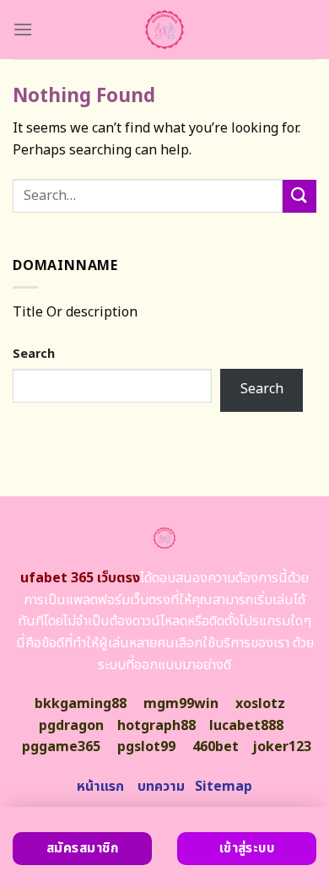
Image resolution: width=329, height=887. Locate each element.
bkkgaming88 (81, 704)
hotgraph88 (156, 726)
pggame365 (61, 747)
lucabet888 (246, 726)
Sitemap (223, 786)
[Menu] (23, 29)
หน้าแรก (100, 786)
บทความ (161, 786)
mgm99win (180, 704)
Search (34, 354)
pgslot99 (146, 747)
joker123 (281, 747)
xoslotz (260, 704)
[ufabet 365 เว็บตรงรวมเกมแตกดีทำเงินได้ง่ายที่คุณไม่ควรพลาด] (165, 29)
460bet (215, 747)
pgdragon (71, 726)
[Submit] (299, 196)
